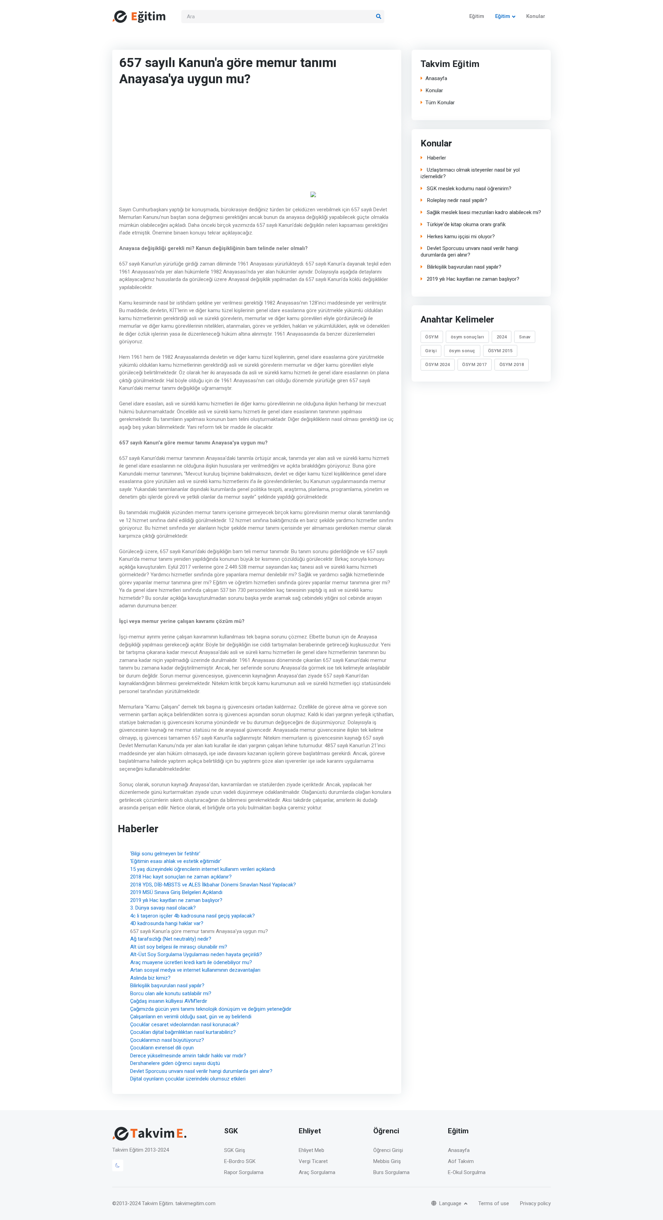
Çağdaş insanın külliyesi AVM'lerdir (168, 1001)
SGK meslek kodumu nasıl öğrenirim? (468, 188)
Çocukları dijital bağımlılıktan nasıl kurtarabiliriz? (183, 1032)
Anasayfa (436, 78)
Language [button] (451, 1203)
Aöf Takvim (461, 1161)
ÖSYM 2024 (437, 364)
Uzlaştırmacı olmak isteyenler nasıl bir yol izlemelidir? (469, 173)
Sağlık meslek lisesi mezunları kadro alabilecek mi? (483, 212)
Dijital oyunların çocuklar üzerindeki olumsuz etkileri (188, 1079)
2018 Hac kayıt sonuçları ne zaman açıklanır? (181, 877)
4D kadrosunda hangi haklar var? (166, 923)
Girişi (430, 351)
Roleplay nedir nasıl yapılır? (456, 200)
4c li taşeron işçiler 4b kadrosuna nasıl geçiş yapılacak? (192, 915)
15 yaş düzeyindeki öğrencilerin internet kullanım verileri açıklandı (202, 869)
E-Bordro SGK (240, 1161)
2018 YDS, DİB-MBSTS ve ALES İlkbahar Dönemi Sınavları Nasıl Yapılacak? (213, 884)
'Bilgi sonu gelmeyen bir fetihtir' (165, 853)
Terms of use (493, 1203)
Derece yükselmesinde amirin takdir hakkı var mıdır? (188, 1055)
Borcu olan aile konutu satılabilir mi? (170, 993)
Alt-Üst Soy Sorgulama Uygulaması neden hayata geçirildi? (196, 954)
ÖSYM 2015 (500, 351)
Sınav (525, 336)
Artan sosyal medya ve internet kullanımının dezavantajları (195, 970)
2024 (501, 336)
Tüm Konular (439, 102)
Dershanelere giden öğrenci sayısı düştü (175, 1063)
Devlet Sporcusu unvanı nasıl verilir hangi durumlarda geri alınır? (201, 1071)
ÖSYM (431, 336)
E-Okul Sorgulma (467, 1172)
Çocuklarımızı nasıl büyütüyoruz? (167, 1040)
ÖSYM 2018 (511, 364)
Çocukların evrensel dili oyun (162, 1048)
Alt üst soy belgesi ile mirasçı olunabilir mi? (178, 946)
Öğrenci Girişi (388, 1150)
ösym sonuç (462, 351)
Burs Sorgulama (391, 1172)
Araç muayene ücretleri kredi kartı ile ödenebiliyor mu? (191, 962)
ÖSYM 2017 (474, 364)
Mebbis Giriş (387, 1161)
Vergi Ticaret (313, 1161)
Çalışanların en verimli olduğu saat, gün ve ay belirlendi (190, 1017)
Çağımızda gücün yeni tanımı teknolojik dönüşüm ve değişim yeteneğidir (210, 1009)
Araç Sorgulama (317, 1172)
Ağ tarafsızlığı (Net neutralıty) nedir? (170, 939)
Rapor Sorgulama (243, 1172)
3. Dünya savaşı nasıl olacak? (163, 908)
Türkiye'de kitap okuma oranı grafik (465, 224)
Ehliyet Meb (311, 1150)
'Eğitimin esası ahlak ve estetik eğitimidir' (175, 861)
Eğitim (476, 16)
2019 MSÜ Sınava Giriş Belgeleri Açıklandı (176, 892)
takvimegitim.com (195, 1203)
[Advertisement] (214, 144)
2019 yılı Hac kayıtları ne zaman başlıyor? (176, 900)
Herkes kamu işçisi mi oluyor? (459, 236)
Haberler (435, 158)
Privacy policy (535, 1203)
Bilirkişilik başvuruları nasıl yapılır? (167, 985)
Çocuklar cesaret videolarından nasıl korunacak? (184, 1024)
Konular (535, 16)
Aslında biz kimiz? (150, 977)
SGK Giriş (234, 1150)
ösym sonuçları (467, 336)
